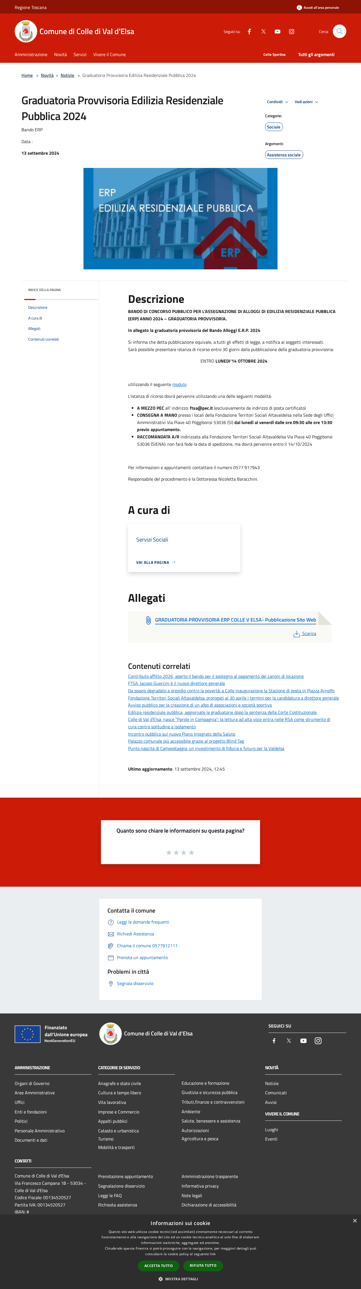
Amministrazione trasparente (210, 1176)
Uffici (20, 1102)
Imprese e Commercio (118, 1111)
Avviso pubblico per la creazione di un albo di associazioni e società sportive (200, 705)
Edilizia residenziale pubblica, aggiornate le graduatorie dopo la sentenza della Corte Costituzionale (222, 712)
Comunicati (276, 1092)
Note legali (192, 1195)
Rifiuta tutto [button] (203, 1265)
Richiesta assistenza (117, 1204)
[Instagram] (289, 31)
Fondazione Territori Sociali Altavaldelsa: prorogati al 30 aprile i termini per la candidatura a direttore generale (233, 698)
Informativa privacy (200, 1185)
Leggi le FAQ (110, 1195)
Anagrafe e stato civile (119, 1083)
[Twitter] (261, 31)
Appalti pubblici (112, 1121)
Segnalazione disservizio (121, 1185)
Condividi (275, 102)
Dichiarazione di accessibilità (209, 1204)
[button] (180, 1278)
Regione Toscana (31, 7)
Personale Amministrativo (40, 1130)
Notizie (67, 75)
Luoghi (271, 1129)
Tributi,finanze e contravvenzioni (213, 1102)
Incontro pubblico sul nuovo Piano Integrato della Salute (181, 734)
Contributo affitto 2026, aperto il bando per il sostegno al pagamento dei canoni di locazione (216, 676)
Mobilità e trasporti (116, 1147)
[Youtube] (275, 31)
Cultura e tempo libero (119, 1092)
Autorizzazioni (195, 1130)
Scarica (309, 633)
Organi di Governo (32, 1083)
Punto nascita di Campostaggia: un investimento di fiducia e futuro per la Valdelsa (206, 748)
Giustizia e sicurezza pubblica (209, 1092)
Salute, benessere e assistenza (211, 1120)
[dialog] (180, 1252)
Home (27, 75)
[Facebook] (247, 31)
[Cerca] (339, 31)
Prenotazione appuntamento (125, 1176)
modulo (179, 384)
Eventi (271, 1138)
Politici (21, 1121)
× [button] (355, 1221)
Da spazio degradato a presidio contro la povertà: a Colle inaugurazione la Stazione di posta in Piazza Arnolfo (231, 690)
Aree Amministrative (35, 1092)
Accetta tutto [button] (158, 1265)
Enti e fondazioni (31, 1111)
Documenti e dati (31, 1140)
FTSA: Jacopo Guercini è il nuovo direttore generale (176, 683)
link (212, 1254)
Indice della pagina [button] (44, 289)
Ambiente (191, 1111)
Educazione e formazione (205, 1083)
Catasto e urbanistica (118, 1130)
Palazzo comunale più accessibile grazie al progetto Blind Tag (186, 741)
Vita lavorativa (112, 1102)
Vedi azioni (304, 102)
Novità (47, 75)
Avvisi (271, 1102)
